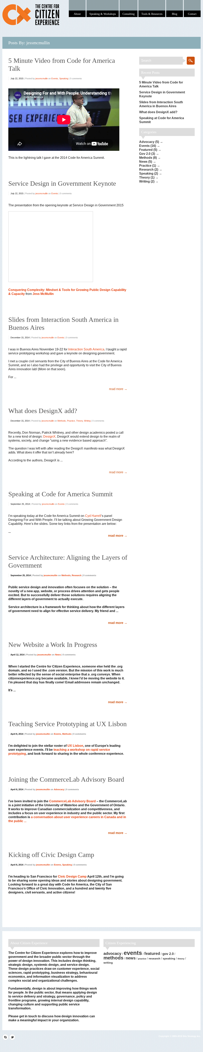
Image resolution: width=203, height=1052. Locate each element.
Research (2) (148, 169)
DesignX (49, 436)
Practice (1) (147, 165)
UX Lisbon (75, 745)
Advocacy (59, 789)
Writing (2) (146, 181)
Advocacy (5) (149, 141)
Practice (71, 421)
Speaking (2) (148, 173)
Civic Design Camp (72, 876)
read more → (118, 389)
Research (76, 575)
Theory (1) (146, 177)
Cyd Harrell (93, 515)
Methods (61, 421)
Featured (152, 953)
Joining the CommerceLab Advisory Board (66, 779)
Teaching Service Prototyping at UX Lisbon (67, 724)
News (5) (145, 161)
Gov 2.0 (168, 954)
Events (54, 78)
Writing (87, 421)
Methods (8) (148, 157)
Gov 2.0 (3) (147, 153)
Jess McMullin (43, 294)
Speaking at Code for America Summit (60, 494)
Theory (79, 421)
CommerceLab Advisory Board (72, 801)
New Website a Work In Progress (52, 644)
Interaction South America (86, 349)
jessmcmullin (41, 78)
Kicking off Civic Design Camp (51, 854)
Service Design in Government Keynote (62, 183)
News (58, 654)
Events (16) (147, 145)
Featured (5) (148, 149)
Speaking (63, 78)
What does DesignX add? (42, 410)
